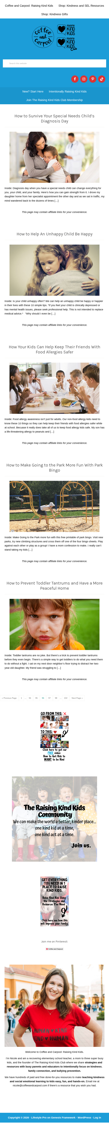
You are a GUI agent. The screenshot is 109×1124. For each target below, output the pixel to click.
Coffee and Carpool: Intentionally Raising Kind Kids (54, 37)
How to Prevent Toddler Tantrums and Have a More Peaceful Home (55, 586)
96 (44, 698)
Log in (97, 1117)
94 (31, 698)
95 (37, 698)
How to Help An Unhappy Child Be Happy (54, 234)
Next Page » (77, 698)
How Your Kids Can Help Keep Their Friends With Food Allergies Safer (54, 349)
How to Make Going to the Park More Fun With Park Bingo (54, 467)
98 (57, 698)
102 (66, 698)
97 (50, 698)
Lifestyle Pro (39, 1117)
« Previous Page (9, 698)
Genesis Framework (63, 1117)
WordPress (84, 1117)
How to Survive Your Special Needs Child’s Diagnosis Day (54, 118)
